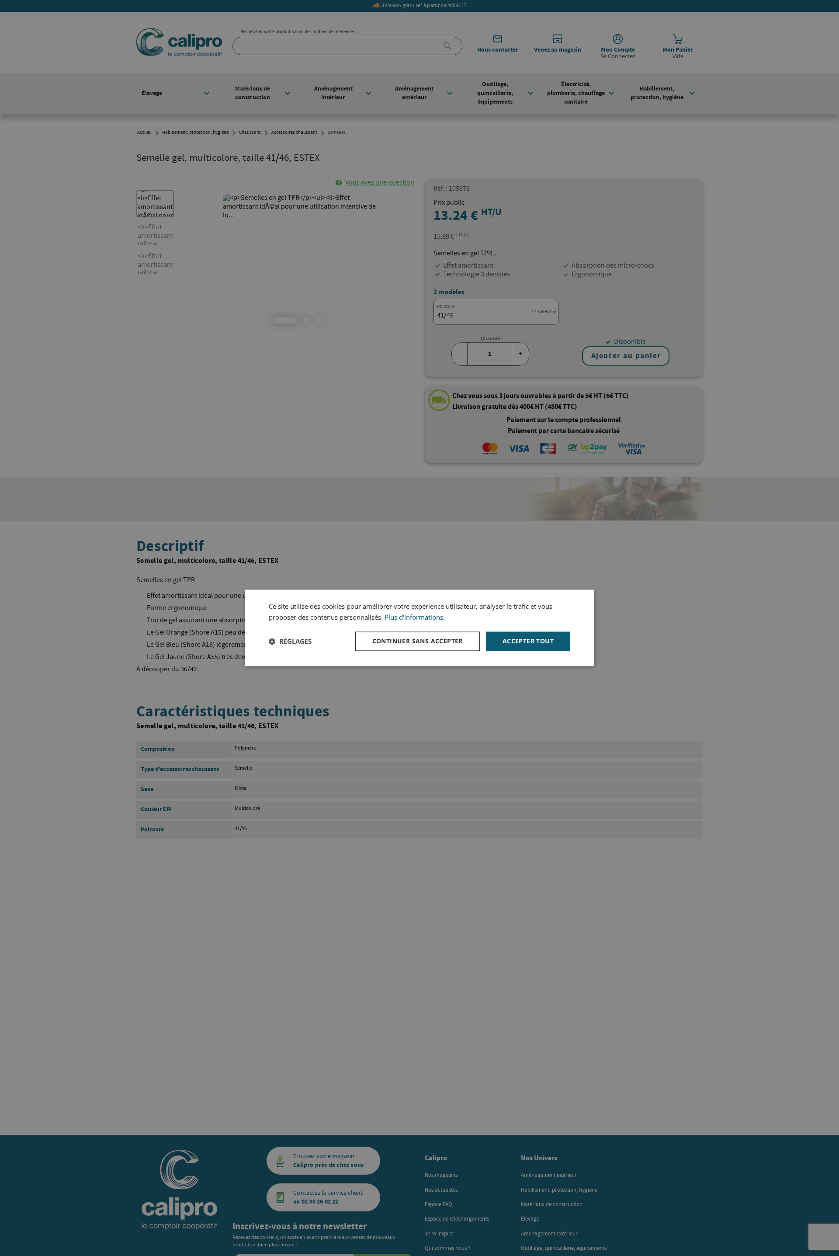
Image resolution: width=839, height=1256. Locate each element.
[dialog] (419, 628)
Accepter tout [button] (528, 641)
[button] (290, 641)
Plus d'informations (414, 617)
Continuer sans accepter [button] (417, 641)
